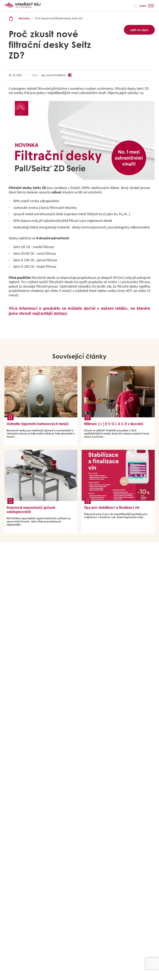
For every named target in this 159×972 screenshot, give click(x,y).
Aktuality (24, 18)
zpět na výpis (139, 30)
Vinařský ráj (11, 18)
